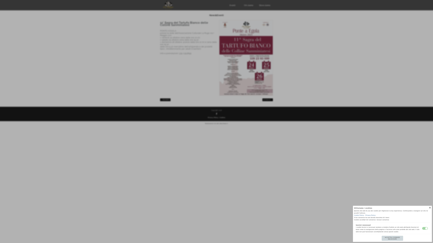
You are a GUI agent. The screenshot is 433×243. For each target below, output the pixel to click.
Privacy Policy (370, 215)
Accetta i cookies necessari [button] (392, 238)
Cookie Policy (359, 215)
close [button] (430, 207)
